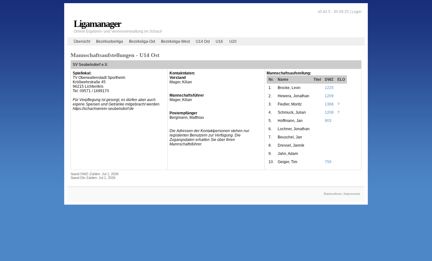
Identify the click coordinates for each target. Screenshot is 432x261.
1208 (329, 112)
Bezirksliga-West (175, 41)
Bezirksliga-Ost (142, 41)
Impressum (352, 193)
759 (328, 162)
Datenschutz (333, 193)
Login (356, 12)
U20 (233, 41)
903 (328, 120)
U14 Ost (203, 41)
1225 (329, 88)
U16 (219, 41)
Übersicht (82, 41)
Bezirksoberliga (109, 41)
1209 (329, 96)
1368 (329, 104)
